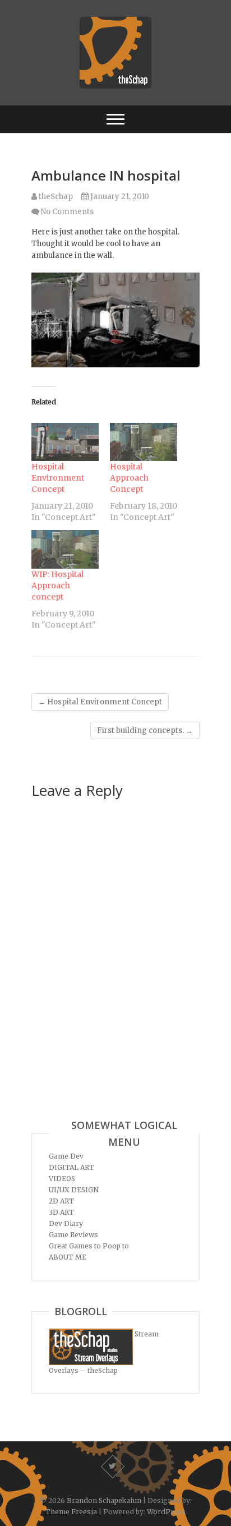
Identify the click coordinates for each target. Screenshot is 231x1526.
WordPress (166, 1511)
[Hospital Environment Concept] (65, 442)
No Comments (67, 211)
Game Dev (66, 1156)
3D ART (61, 1212)
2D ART (61, 1201)
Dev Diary (66, 1223)
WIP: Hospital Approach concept (57, 585)
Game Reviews (73, 1234)
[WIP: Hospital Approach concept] (65, 549)
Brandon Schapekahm (104, 1500)
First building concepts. (145, 730)
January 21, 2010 (119, 196)
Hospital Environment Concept (57, 478)
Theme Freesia (71, 1511)
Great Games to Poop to (89, 1246)
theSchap (55, 196)
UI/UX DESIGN (74, 1190)
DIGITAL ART (71, 1167)
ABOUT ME (67, 1257)
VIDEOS (62, 1178)
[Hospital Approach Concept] (143, 442)
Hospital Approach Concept (129, 478)
